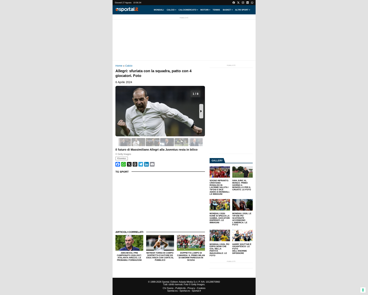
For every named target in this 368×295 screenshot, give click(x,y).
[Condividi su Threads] (135, 164)
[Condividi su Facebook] (117, 164)
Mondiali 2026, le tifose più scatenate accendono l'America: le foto (241, 219)
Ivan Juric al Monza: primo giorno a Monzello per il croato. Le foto (241, 185)
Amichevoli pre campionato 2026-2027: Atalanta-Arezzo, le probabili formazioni (129, 256)
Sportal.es (185, 291)
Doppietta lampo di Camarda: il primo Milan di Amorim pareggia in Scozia (191, 256)
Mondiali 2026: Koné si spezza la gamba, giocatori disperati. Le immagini (220, 218)
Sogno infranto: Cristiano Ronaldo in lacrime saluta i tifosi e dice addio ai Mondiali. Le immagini (220, 187)
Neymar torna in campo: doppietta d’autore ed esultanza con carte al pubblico (160, 256)
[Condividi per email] (152, 164)
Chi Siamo (168, 288)
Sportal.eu (172, 291)
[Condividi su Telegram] (140, 164)
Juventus (122, 158)
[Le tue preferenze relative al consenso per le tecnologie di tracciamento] (363, 290)
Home (118, 65)
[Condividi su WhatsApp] (123, 164)
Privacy (191, 288)
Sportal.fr (196, 291)
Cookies (201, 288)
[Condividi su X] (129, 164)
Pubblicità (180, 288)
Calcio (128, 65)
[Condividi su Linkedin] (146, 164)
